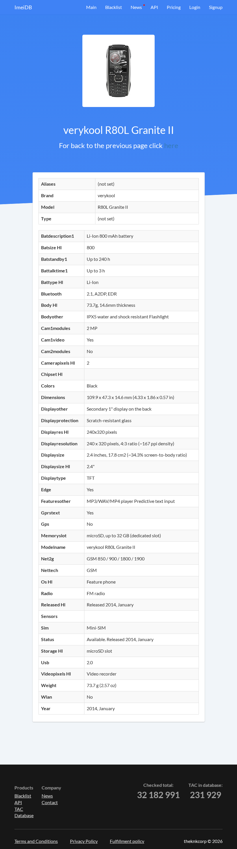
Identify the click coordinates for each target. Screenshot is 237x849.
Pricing (174, 7)
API (154, 7)
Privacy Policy (84, 841)
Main (91, 7)
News (136, 7)
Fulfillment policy (127, 841)
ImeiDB (23, 7)
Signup (216, 7)
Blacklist (113, 7)
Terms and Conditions (36, 841)
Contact (50, 802)
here (171, 145)
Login (194, 7)
